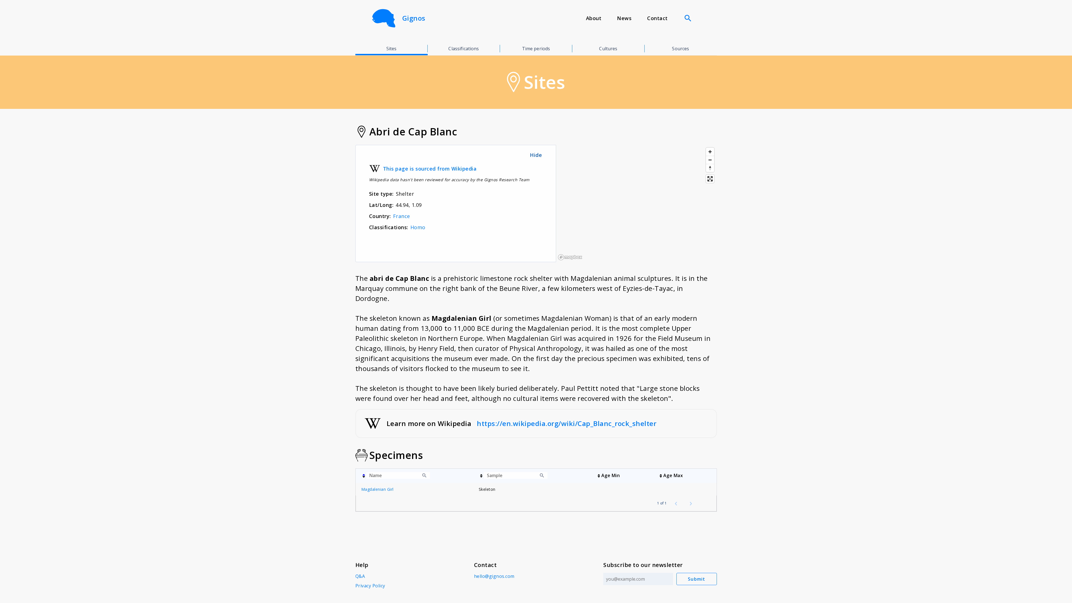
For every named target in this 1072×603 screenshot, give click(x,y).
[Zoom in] (710, 152)
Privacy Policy (370, 586)
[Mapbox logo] (570, 257)
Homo (417, 227)
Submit (696, 579)
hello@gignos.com (494, 576)
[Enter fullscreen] (710, 179)
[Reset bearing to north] (710, 168)
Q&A (360, 576)
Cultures (608, 49)
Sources (680, 49)
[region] (636, 203)
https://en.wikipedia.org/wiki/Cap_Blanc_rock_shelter (566, 423)
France (401, 216)
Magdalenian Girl (377, 489)
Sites (391, 49)
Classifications (463, 49)
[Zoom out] (710, 160)
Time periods (536, 49)
